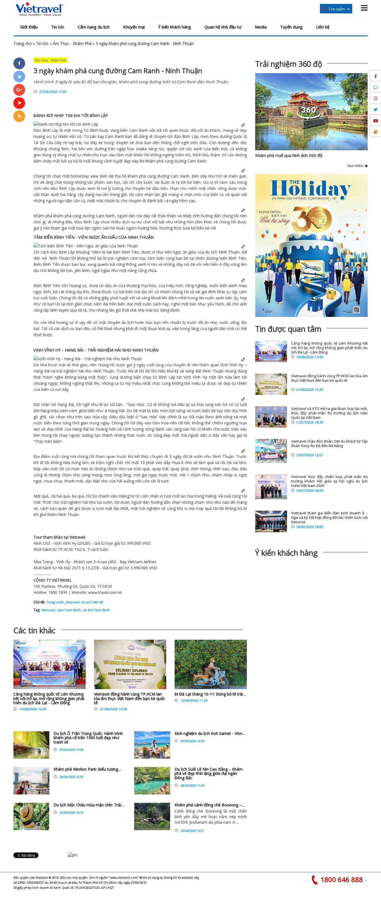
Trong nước (55, 602)
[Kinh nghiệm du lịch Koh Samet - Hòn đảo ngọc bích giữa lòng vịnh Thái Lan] (152, 745)
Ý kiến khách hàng (174, 27)
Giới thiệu (29, 27)
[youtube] (19, 103)
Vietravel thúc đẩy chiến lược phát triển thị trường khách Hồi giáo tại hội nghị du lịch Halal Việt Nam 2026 (329, 481)
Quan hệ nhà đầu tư (223, 27)
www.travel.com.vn (105, 592)
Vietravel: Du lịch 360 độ (84, 602)
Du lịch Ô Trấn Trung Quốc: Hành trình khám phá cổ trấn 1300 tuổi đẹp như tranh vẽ (88, 738)
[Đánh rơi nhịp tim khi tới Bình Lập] (65, 124)
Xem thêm (356, 165)
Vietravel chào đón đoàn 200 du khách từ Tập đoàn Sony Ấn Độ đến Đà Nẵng (329, 443)
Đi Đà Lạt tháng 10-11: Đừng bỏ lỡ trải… (210, 694)
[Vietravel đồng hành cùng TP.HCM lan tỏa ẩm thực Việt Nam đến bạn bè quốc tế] (130, 666)
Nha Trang (43, 561)
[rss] (19, 116)
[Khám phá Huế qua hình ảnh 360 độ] (309, 118)
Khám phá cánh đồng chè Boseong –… (210, 805)
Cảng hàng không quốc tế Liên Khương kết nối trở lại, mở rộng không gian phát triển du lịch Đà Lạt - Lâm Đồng (49, 698)
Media (261, 27)
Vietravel (77, 537)
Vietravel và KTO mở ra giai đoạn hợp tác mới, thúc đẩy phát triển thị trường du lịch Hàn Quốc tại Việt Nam (329, 413)
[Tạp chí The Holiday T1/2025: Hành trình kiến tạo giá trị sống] (311, 245)
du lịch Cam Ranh (96, 610)
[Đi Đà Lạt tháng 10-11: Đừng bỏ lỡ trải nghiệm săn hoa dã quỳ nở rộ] (211, 666)
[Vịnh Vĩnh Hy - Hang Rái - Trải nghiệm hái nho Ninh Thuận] (87, 358)
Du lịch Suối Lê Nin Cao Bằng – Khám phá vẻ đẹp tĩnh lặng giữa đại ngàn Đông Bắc (209, 773)
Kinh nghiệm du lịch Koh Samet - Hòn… (210, 733)
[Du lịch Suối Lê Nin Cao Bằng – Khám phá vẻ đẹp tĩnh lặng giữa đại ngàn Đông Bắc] (152, 780)
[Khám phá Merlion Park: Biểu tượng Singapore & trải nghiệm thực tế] (31, 780)
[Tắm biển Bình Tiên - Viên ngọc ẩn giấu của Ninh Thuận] (85, 246)
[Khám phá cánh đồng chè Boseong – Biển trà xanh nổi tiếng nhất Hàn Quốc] (152, 816)
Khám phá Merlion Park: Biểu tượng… (87, 769)
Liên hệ (322, 27)
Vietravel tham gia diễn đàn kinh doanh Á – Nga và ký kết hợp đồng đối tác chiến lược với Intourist (329, 517)
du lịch (211, 252)
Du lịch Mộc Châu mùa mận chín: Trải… (89, 805)
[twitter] (19, 76)
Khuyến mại (134, 27)
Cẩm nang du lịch (94, 27)
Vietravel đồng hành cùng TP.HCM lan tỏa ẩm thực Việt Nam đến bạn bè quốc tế (129, 698)
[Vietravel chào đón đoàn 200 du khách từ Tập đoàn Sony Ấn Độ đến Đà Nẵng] (271, 451)
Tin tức (57, 27)
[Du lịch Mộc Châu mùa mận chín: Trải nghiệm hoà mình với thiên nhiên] (31, 816)
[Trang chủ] (39, 9)
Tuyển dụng (291, 27)
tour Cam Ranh (68, 610)
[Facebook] (19, 63)
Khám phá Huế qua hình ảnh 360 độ (288, 155)
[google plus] (19, 89)
